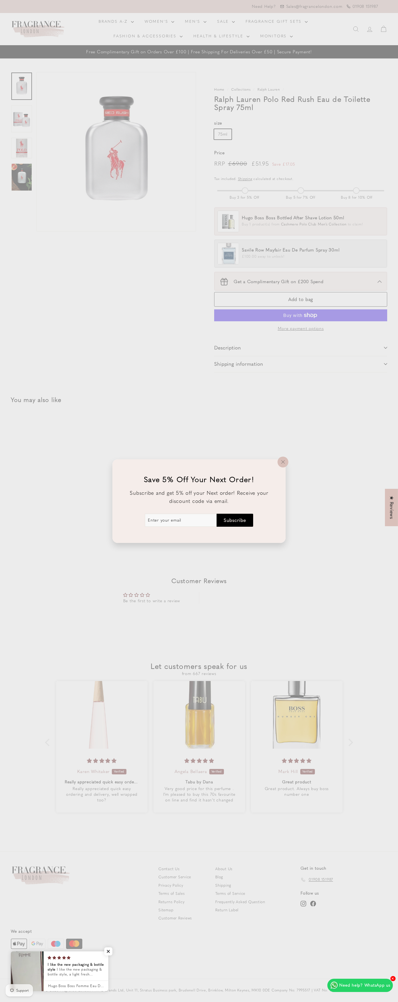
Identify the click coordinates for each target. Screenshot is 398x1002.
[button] (108, 951)
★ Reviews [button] (391, 507)
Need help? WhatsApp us (364, 985)
